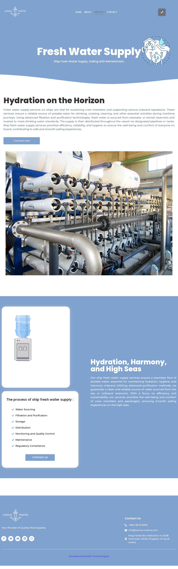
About (87, 12)
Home (78, 12)
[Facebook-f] (3, 538)
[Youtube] (17, 538)
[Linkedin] (24, 538)
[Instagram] (31, 538)
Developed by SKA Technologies (89, 556)
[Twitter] (10, 538)
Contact (111, 12)
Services (99, 12)
